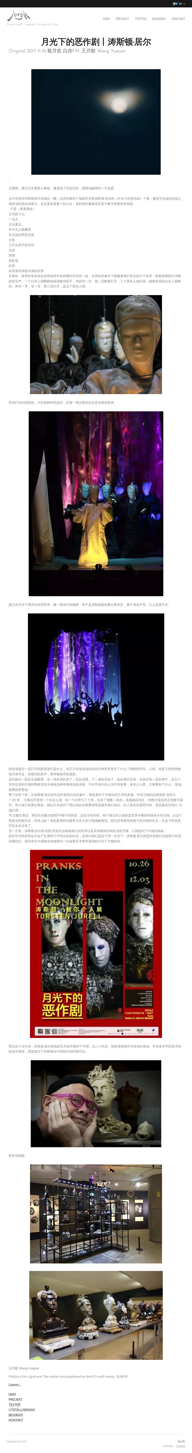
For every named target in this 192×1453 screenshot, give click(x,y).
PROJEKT (15, 1399)
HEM (12, 1394)
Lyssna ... (15, 1384)
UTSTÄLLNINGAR (22, 1410)
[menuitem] (107, 19)
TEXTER (14, 1405)
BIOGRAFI (16, 1415)
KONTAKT (16, 1420)
